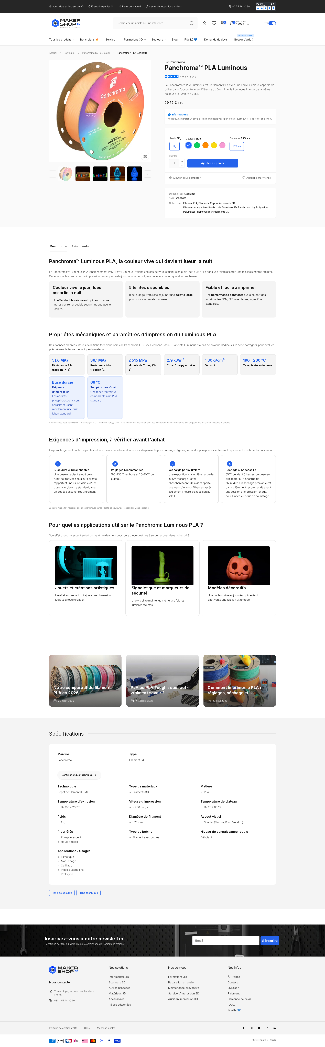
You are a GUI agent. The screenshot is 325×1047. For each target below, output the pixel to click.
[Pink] (222, 145)
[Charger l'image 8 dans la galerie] (117, 173)
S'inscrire (270, 941)
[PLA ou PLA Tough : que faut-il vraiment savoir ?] (162, 681)
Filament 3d (136, 760)
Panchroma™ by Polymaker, (253, 207)
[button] (246, 23)
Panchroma (175, 62)
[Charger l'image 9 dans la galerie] (134, 173)
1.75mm (237, 146)
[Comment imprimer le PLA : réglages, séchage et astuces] (239, 681)
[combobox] (155, 23)
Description (58, 246)
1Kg (174, 146)
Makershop (263, 1040)
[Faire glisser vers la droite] (147, 173)
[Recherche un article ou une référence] (191, 23)
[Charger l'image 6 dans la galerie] (82, 173)
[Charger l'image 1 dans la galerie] (65, 173)
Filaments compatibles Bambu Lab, (202, 207)
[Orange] (205, 145)
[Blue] (189, 145)
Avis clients (80, 246)
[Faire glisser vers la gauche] (52, 173)
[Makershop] (63, 973)
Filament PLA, (190, 203)
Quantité (173, 156)
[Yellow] (214, 145)
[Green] (197, 145)
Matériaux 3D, (229, 207)
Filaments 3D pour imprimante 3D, (217, 203)
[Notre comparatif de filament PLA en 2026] (85, 681)
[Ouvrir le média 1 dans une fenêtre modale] (100, 111)
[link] (239, 6)
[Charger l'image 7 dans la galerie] (100, 173)
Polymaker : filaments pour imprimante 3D (206, 211)
